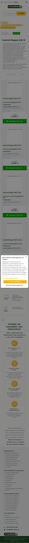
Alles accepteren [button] (15, 281)
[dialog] (14, 271)
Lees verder (5, 276)
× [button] (25, 256)
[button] (14, 278)
